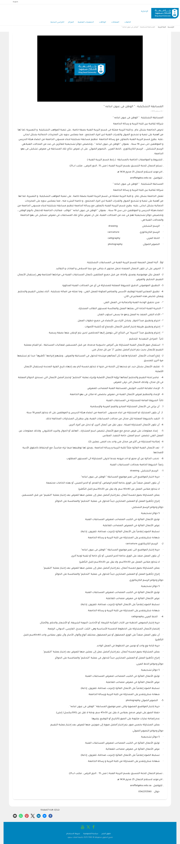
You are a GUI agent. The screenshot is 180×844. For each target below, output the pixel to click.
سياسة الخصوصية (90, 834)
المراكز (71, 22)
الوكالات (102, 22)
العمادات (115, 22)
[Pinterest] (27, 815)
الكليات (127, 22)
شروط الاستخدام (73, 834)
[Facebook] (50, 815)
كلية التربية (162, 27)
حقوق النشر (106, 834)
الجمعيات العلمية (86, 22)
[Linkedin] (39, 815)
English (15, 2)
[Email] (15, 815)
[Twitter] (33, 815)
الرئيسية (171, 27)
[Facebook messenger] (45, 815)
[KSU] (165, 11)
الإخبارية (144, 11)
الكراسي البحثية (57, 22)
